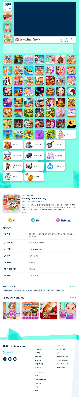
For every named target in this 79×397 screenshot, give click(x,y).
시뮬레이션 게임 (39, 290)
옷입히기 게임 (39, 364)
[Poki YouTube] (15, 359)
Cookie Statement (62, 364)
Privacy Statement (62, 360)
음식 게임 (60, 290)
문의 (58, 353)
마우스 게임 (27, 290)
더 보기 (24, 212)
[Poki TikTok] (5, 359)
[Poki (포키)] (8, 4)
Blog (36, 386)
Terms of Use (61, 367)
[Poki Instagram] (10, 359)
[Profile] (5, 9)
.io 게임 (37, 353)
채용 (36, 390)
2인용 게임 (38, 356)
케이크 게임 (50, 290)
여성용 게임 (30, 195)
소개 (36, 375)
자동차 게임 (38, 349)
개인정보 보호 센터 (62, 356)
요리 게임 (17, 290)
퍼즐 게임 (38, 360)
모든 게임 (38, 367)
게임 (23, 195)
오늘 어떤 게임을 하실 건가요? (10, 9)
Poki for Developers (41, 379)
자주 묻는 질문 (61, 349)
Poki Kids (38, 383)
